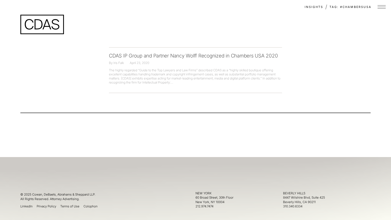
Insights (314, 7)
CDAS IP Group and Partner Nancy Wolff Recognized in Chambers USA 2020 (193, 56)
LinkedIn (26, 206)
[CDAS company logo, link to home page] (42, 24)
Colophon (90, 206)
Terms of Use (69, 206)
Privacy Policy (46, 206)
